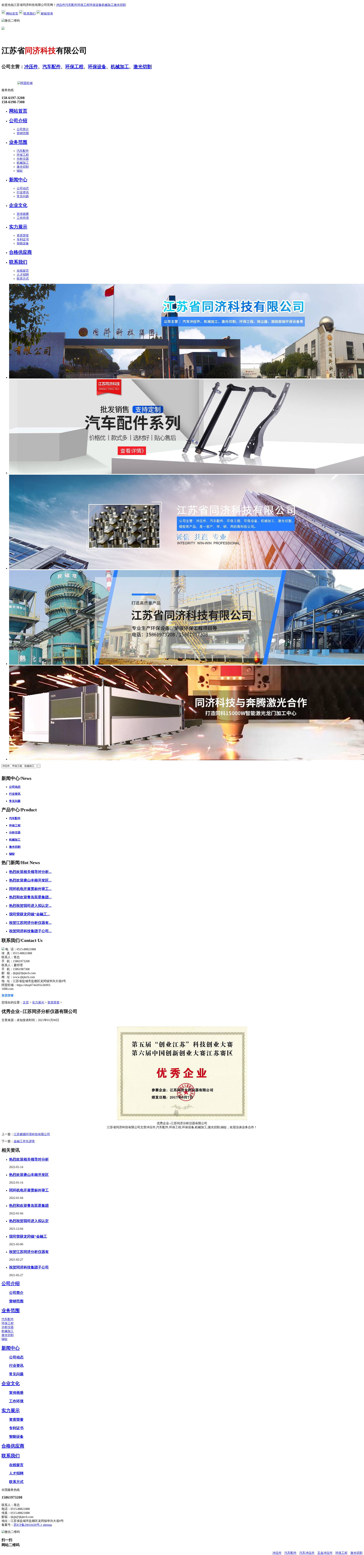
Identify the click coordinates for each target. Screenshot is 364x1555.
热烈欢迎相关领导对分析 (29, 1159)
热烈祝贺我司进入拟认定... (30, 906)
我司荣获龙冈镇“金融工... (29, 914)
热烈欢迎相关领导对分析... (30, 872)
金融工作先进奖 (24, 1141)
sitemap (47, 1524)
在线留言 (23, 270)
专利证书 (23, 239)
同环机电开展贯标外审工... (30, 889)
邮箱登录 (47, 13)
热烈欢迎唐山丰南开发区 (29, 1175)
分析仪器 (23, 158)
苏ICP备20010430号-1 (28, 1524)
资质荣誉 (23, 235)
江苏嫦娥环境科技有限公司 (32, 1134)
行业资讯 (23, 192)
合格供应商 (20, 252)
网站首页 (12, 13)
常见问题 (23, 196)
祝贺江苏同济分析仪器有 (29, 1252)
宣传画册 (23, 213)
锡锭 (20, 170)
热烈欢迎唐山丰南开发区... (30, 880)
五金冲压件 (325, 1552)
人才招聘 (23, 274)
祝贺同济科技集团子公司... (30, 931)
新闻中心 (18, 179)
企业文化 (18, 205)
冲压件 (60, 4)
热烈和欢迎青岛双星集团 (29, 1206)
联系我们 (30, 13)
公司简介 (23, 129)
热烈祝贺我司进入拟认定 (29, 1221)
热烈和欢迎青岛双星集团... (30, 897)
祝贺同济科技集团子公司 (29, 1267)
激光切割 (120, 4)
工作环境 (23, 217)
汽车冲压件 (307, 1552)
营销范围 (23, 133)
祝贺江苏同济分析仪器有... (30, 923)
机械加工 (108, 4)
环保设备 (95, 4)
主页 (26, 1002)
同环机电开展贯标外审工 (29, 1190)
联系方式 (23, 278)
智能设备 (23, 243)
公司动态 (23, 188)
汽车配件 (71, 4)
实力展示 (18, 226)
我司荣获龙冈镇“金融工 (28, 1236)
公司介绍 (18, 120)
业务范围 (18, 142)
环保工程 (83, 4)
